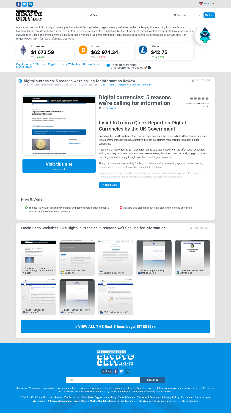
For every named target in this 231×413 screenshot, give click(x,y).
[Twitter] (24, 4)
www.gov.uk (109, 108)
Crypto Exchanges (188, 401)
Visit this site (59, 164)
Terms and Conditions (149, 397)
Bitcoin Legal (93, 85)
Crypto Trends (125, 401)
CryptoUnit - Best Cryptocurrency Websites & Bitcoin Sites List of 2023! (55, 85)
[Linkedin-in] (30, 4)
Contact (130, 397)
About (121, 397)
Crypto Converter (166, 401)
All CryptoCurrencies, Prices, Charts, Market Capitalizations (81, 401)
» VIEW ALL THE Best (94, 326)
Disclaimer (187, 397)
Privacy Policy (171, 397)
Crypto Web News (145, 401)
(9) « (152, 326)
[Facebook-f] (18, 4)
